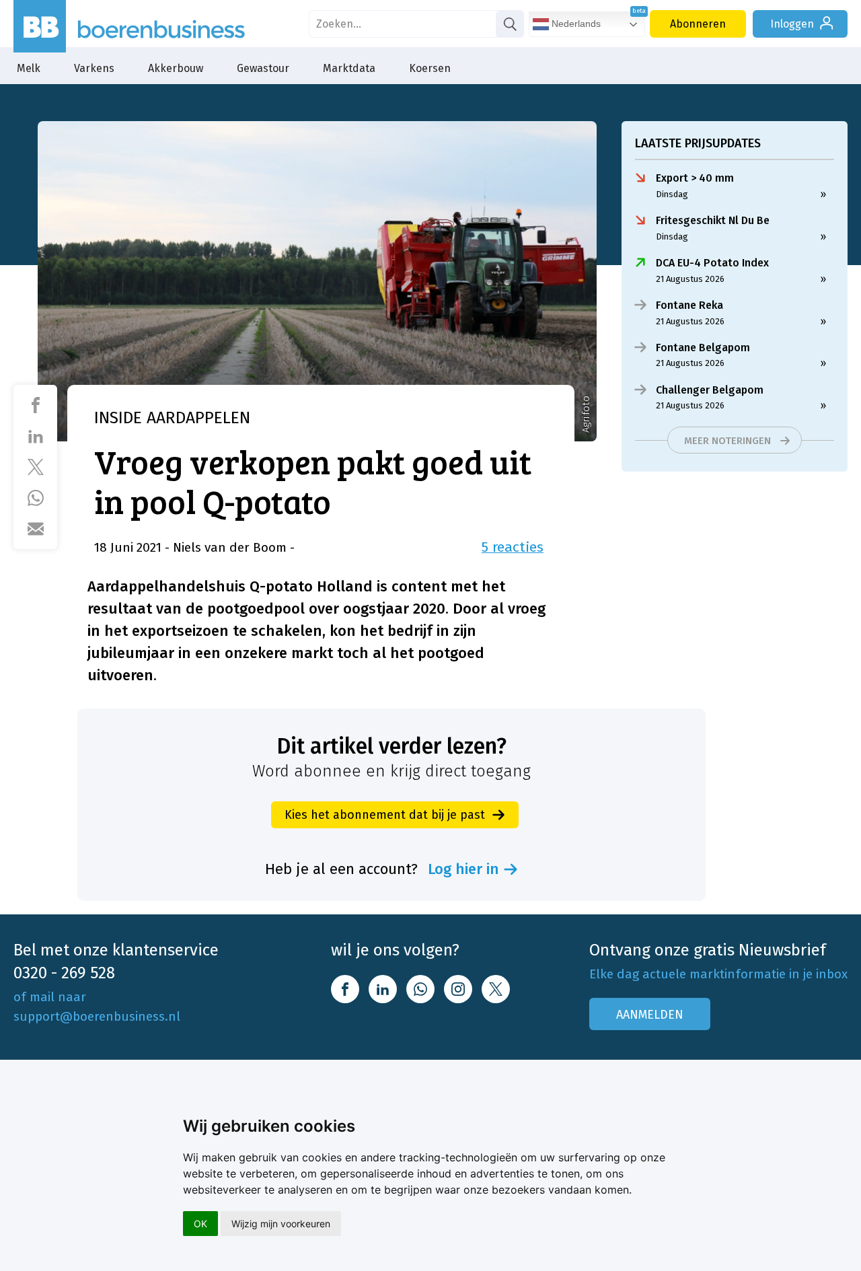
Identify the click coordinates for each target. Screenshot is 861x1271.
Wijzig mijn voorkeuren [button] (280, 1223)
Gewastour (263, 68)
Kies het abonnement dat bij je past (385, 814)
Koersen (430, 68)
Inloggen (792, 23)
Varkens (94, 68)
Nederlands (575, 23)
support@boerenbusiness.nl (96, 1016)
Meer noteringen (727, 441)
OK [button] (200, 1223)
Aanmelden (649, 1014)
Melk (28, 68)
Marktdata (349, 68)
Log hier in (463, 869)
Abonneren (698, 23)
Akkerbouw (175, 68)
